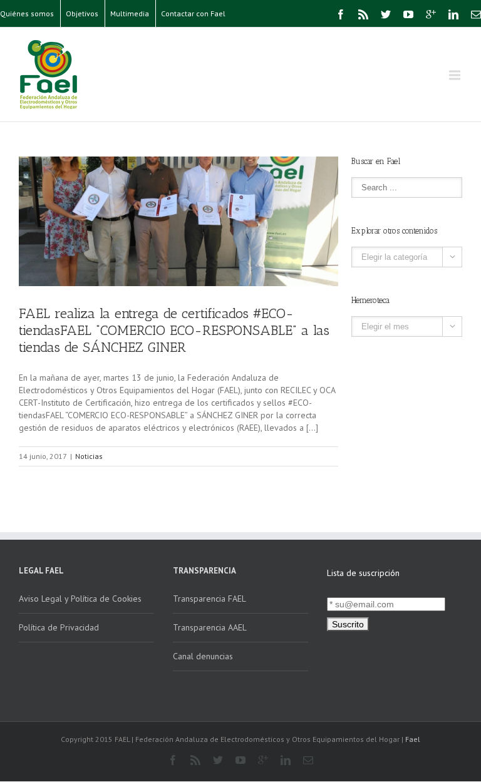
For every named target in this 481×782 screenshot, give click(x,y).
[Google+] (431, 14)
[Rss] (363, 14)
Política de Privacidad (59, 627)
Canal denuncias (203, 656)
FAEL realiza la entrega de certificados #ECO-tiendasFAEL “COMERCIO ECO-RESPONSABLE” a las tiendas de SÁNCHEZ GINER (174, 330)
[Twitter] (386, 14)
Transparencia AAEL (210, 627)
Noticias (89, 456)
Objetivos (82, 13)
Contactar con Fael (193, 13)
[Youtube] (408, 14)
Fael (412, 739)
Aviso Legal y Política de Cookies (80, 598)
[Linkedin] (453, 14)
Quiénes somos (27, 13)
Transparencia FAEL (209, 598)
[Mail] (476, 14)
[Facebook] (341, 14)
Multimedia (129, 13)
